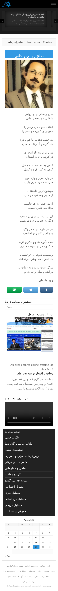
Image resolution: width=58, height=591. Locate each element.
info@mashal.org (45, 586)
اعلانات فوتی (12, 437)
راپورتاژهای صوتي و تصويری (22, 456)
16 (50, 538)
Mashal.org (47, 42)
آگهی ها (20, 576)
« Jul (7, 556)
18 (15, 542)
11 (15, 538)
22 (43, 542)
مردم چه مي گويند (16, 480)
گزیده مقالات (13, 474)
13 (29, 538)
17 (8, 542)
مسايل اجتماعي (14, 486)
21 (36, 542)
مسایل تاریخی (13, 505)
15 (43, 538)
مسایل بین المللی (15, 499)
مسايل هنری (12, 492)
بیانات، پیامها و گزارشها (18, 443)
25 (15, 547)
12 (22, 538)
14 (36, 538)
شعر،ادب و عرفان (33, 42)
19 (22, 542)
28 (36, 547)
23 (50, 542)
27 (29, 547)
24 (8, 547)
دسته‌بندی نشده (14, 449)
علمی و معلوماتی (15, 468)
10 (8, 538)
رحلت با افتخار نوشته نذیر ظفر (34, 373)
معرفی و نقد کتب (15, 511)
